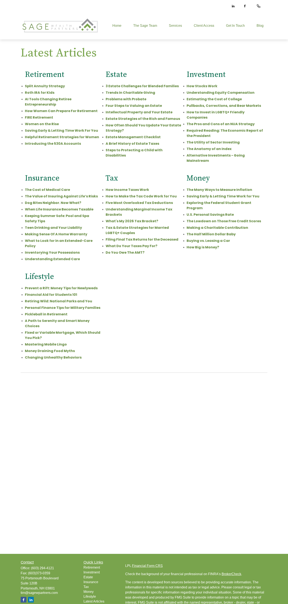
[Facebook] (244, 6)
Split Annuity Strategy (45, 86)
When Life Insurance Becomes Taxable (59, 209)
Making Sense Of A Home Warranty (56, 234)
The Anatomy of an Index (209, 148)
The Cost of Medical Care (47, 189)
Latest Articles (93, 601)
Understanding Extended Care (52, 259)
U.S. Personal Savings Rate (210, 214)
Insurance (90, 582)
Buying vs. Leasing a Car (208, 240)
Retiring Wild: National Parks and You (58, 301)
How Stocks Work (202, 86)
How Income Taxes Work (127, 189)
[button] (117, 26)
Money (88, 591)
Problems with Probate (126, 99)
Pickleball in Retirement (46, 314)
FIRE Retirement (39, 117)
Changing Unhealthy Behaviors (53, 357)
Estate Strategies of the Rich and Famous (143, 118)
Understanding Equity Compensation (220, 92)
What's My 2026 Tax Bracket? (132, 221)
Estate (88, 577)
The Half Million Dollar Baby (211, 234)
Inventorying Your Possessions (52, 252)
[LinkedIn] (233, 6)
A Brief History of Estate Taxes (132, 143)
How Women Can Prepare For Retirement (61, 110)
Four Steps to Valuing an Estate (134, 105)
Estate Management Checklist (133, 137)
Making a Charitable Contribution (217, 227)
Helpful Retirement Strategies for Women (62, 137)
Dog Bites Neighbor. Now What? (53, 202)
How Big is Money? (203, 247)
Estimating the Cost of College (214, 99)
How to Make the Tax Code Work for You (141, 196)
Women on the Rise (42, 124)
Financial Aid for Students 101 (51, 294)
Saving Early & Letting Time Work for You (223, 196)
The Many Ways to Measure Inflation (219, 189)
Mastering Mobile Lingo (46, 344)
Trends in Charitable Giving (130, 92)
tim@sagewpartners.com (39, 593)
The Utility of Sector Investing (213, 142)
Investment (91, 572)
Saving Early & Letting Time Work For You (61, 130)
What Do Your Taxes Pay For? (131, 246)
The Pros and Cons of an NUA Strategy (221, 124)
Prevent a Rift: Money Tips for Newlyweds (61, 288)
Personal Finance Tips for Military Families (62, 307)
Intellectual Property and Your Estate (139, 112)
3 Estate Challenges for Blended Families (142, 86)
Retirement (91, 567)
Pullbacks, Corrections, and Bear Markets (224, 105)
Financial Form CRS (147, 566)
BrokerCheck (231, 574)
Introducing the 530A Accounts (53, 143)
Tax (86, 587)
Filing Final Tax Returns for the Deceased (142, 239)
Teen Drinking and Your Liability (53, 227)
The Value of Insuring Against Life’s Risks (61, 196)
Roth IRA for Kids (39, 92)
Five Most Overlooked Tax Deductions (139, 202)
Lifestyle (89, 596)
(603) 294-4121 (42, 568)
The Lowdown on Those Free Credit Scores (224, 221)
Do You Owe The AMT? (125, 252)
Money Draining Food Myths (50, 350)
